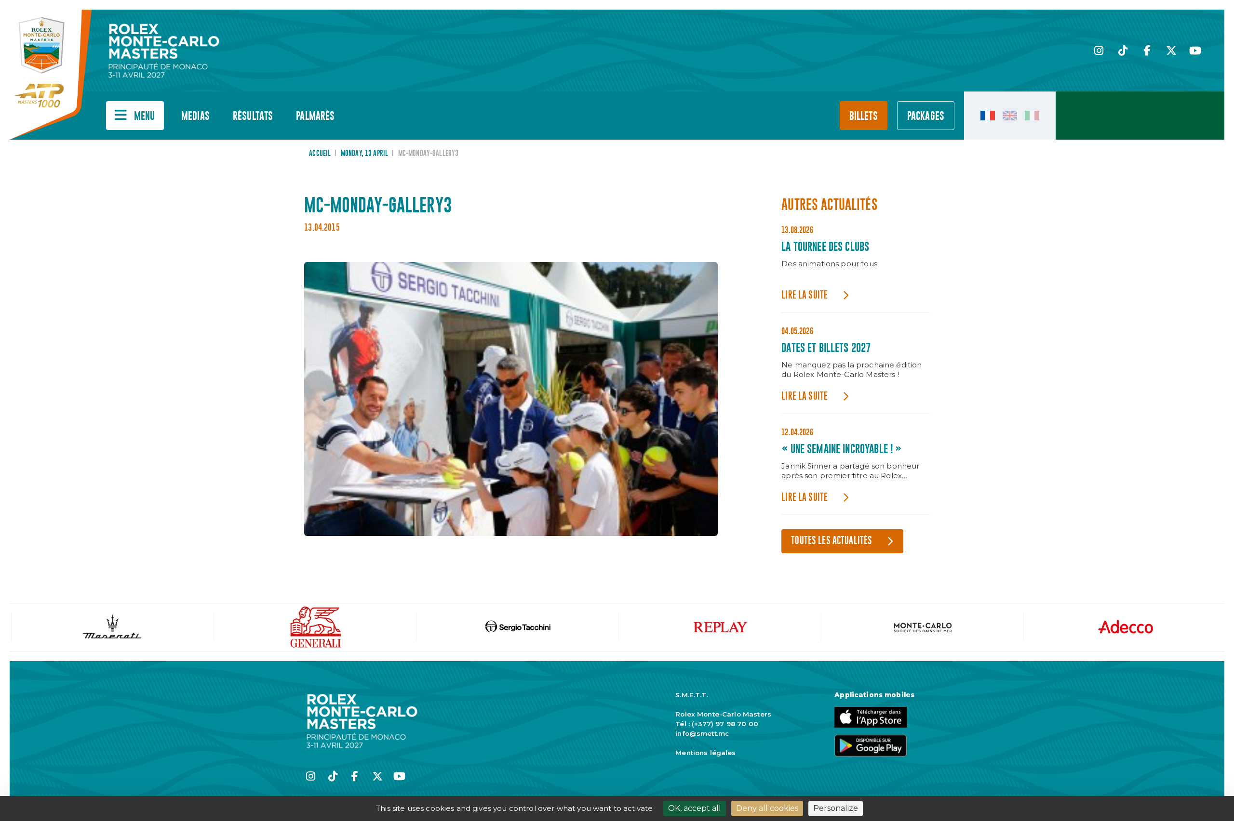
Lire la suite (804, 295)
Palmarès (315, 116)
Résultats (253, 116)
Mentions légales (705, 752)
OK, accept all (694, 808)
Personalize (835, 808)
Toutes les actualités (831, 541)
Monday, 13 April (364, 153)
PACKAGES (925, 116)
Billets (863, 116)
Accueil (320, 153)
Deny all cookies (767, 808)
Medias (195, 116)
